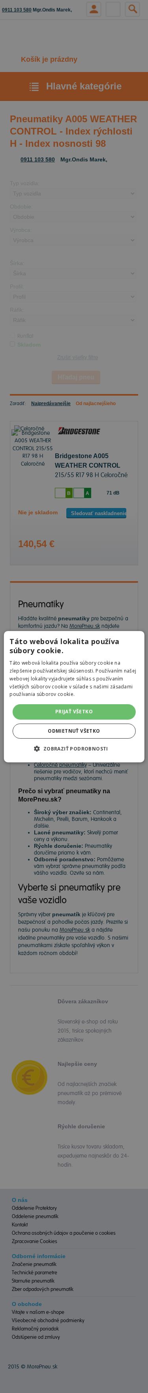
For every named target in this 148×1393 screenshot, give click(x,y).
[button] (74, 748)
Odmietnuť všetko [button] (74, 731)
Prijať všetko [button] (74, 711)
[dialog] (74, 696)
